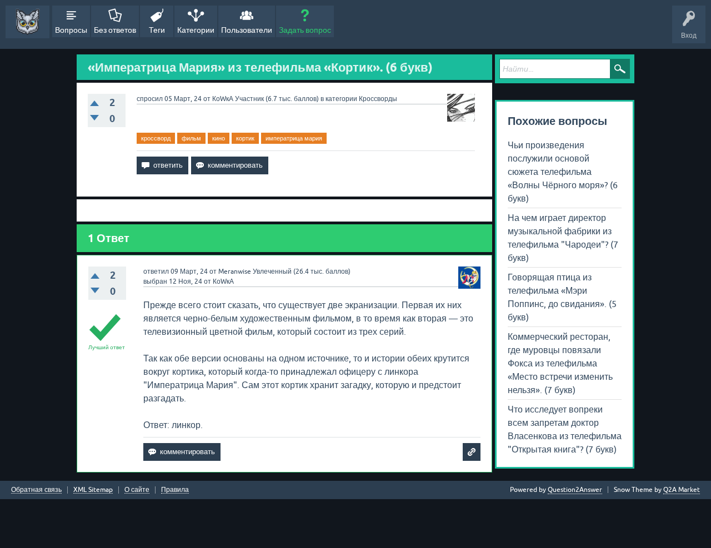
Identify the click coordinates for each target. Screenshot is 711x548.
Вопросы (71, 30)
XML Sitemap (93, 490)
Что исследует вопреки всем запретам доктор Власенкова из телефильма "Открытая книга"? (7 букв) (565, 429)
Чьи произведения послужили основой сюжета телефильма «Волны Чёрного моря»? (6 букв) (563, 171)
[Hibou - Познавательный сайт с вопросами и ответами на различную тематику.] (27, 22)
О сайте (136, 490)
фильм (191, 138)
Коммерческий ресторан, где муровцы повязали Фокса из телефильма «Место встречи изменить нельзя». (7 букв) (560, 363)
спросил (150, 99)
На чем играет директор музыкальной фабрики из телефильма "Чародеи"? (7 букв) (563, 238)
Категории (195, 30)
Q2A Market (681, 490)
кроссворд (156, 138)
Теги (157, 30)
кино (218, 138)
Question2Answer (575, 490)
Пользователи (246, 30)
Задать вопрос (305, 30)
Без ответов (115, 30)
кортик (245, 138)
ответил (156, 271)
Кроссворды (378, 99)
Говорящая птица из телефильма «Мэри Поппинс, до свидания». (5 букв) (562, 297)
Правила (175, 490)
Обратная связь (36, 490)
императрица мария (294, 138)
